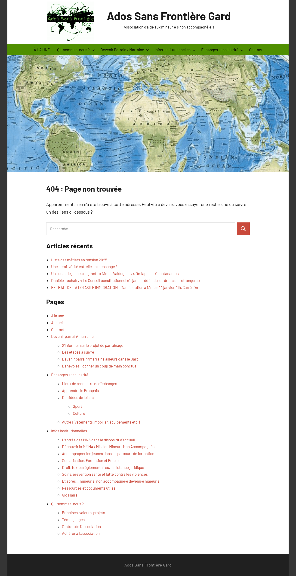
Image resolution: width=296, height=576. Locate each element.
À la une (57, 315)
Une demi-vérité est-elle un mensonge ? (84, 266)
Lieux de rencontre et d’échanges (89, 383)
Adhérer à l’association (81, 533)
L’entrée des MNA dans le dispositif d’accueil (98, 439)
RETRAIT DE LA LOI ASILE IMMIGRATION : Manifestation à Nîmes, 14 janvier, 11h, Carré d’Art (125, 287)
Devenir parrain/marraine (72, 336)
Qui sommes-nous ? (67, 503)
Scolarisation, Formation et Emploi (91, 460)
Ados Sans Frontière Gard (169, 15)
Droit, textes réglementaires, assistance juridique (103, 467)
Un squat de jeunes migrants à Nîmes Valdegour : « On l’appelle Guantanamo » (115, 273)
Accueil (57, 322)
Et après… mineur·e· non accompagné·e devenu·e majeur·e (111, 481)
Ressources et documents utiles (88, 488)
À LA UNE (42, 49)
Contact (255, 49)
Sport (77, 406)
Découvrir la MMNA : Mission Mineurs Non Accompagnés (108, 446)
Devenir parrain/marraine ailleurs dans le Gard (100, 359)
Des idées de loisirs (78, 397)
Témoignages (73, 519)
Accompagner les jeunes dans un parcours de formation (108, 453)
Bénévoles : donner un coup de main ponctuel (99, 366)
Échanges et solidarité (69, 374)
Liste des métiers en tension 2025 (79, 259)
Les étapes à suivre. (78, 352)
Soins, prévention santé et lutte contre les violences (105, 474)
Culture (79, 413)
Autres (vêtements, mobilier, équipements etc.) (101, 422)
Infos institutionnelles (69, 430)
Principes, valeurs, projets (83, 512)
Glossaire (69, 495)
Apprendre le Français (80, 390)
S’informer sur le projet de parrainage (92, 345)
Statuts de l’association (81, 526)
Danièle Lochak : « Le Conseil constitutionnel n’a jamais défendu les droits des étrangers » (125, 280)
